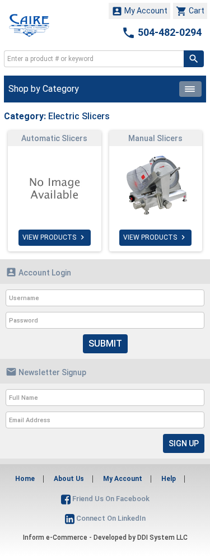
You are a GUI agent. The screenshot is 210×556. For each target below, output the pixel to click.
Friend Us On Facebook (110, 498)
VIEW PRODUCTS (54, 237)
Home (25, 479)
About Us (69, 479)
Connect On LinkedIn (110, 518)
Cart (190, 11)
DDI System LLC (162, 537)
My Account (139, 11)
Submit (105, 343)
